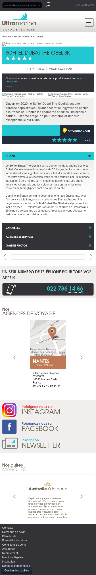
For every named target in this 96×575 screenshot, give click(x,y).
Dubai (41, 69)
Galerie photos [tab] (16, 245)
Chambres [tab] (13, 227)
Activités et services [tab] (19, 236)
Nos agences (85, 5)
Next (91, 256)
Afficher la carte (79, 130)
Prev (4, 256)
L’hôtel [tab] (10, 156)
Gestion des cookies (16, 570)
